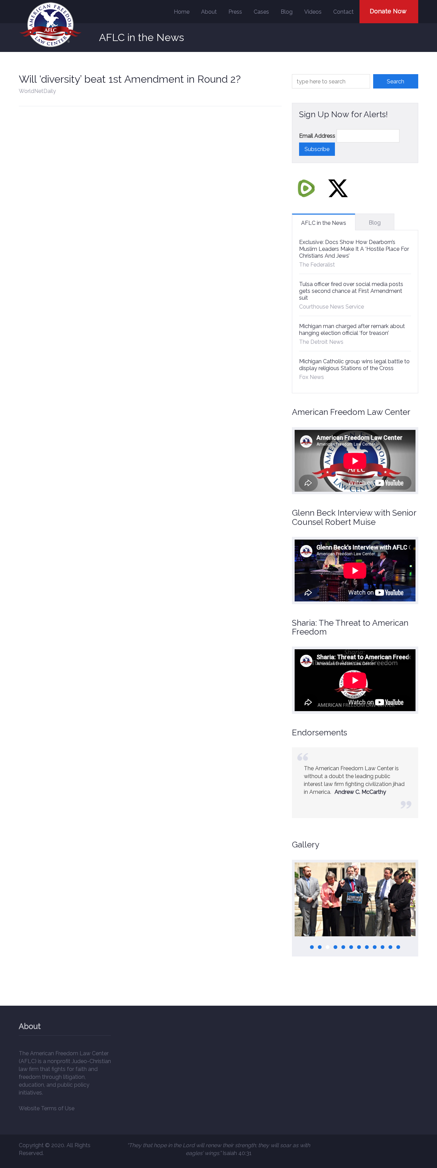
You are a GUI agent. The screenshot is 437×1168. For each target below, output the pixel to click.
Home (181, 12)
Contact (343, 12)
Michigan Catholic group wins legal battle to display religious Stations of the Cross (354, 364)
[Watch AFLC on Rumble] (306, 188)
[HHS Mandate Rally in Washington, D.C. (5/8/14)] (355, 899)
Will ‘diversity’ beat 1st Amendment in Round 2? (130, 79)
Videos (313, 12)
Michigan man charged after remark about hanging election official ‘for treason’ (352, 329)
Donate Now (388, 11)
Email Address (317, 136)
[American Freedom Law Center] (50, 25)
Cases (261, 12)
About (209, 12)
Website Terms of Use (46, 1108)
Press (235, 12)
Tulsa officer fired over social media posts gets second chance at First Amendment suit (351, 291)
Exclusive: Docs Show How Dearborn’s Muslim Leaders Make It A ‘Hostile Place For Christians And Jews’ (354, 249)
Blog (287, 12)
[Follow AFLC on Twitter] (338, 188)
